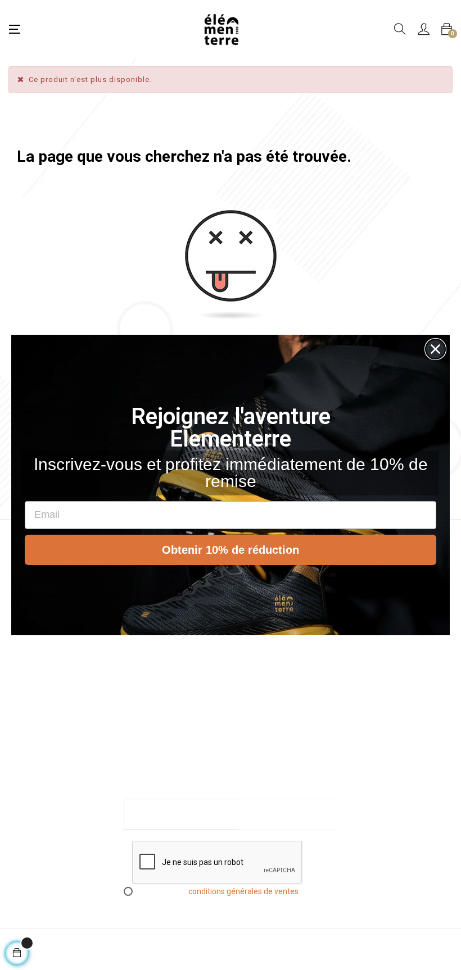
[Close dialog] (435, 349)
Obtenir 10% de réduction (230, 550)
